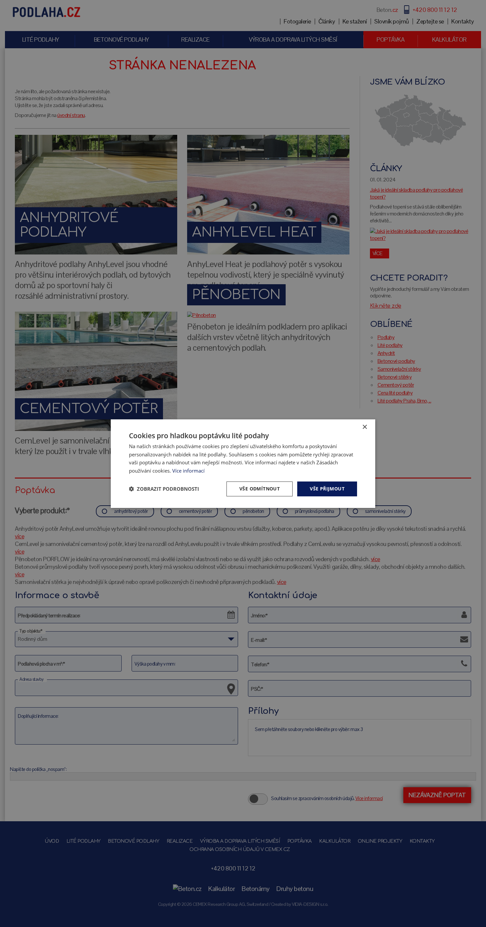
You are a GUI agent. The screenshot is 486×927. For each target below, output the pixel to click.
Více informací (188, 470)
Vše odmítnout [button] (259, 488)
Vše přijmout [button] (327, 488)
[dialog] (243, 463)
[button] (164, 489)
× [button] (364, 426)
